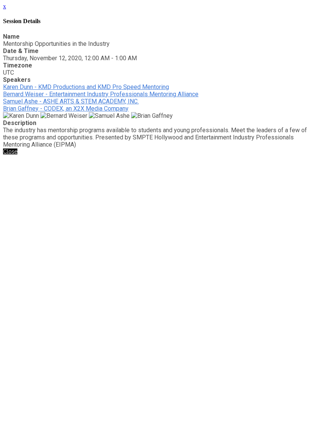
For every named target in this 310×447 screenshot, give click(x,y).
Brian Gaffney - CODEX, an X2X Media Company (66, 108)
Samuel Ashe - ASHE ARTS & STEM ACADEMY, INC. (71, 101)
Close (10, 151)
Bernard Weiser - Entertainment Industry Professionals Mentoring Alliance (100, 94)
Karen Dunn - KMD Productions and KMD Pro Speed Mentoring (86, 87)
